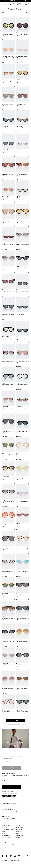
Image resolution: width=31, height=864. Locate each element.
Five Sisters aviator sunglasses (8, 361)
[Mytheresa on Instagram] (15, 856)
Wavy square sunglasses (21, 454)
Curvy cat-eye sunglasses (21, 174)
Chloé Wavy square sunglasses (9, 524)
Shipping (4, 833)
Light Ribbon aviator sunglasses (23, 641)
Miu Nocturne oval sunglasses (22, 244)
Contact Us (4, 827)
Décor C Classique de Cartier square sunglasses (12, 57)
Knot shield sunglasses (21, 104)
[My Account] (26, 4)
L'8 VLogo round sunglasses (8, 34)
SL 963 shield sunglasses (7, 151)
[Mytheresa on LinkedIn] (3, 856)
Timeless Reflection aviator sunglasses (10, 711)
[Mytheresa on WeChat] (27, 856)
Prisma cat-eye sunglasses (7, 244)
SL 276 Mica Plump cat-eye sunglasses (10, 314)
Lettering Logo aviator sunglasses (9, 548)
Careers (17, 833)
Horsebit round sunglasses (8, 81)
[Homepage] (15, 4)
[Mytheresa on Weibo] (23, 856)
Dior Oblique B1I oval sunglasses (9, 641)
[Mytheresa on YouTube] (19, 856)
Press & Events (18, 831)
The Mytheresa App (19, 827)
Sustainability (18, 829)
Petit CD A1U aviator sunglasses (9, 408)
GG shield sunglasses (6, 221)
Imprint (3, 849)
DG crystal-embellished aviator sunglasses (11, 431)
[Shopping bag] (28, 4)
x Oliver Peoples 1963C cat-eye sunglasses (11, 291)
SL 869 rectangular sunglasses (8, 174)
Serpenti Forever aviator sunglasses (10, 384)
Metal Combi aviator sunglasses (23, 548)
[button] (14, 16)
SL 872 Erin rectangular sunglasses (9, 571)
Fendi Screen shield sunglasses (23, 361)
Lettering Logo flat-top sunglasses (9, 618)
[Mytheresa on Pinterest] (11, 856)
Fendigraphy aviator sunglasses (23, 221)
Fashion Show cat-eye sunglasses (23, 501)
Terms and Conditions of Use (8, 844)
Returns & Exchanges (6, 835)
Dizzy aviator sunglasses (21, 81)
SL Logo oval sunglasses (21, 688)
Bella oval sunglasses (21, 314)
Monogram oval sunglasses (8, 594)
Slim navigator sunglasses (22, 384)
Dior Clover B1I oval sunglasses (9, 501)
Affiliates (17, 837)
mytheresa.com (16, 860)
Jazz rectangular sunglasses (8, 127)
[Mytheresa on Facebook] (7, 856)
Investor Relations (19, 835)
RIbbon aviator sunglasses (7, 104)
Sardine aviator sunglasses (8, 197)
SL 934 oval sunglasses (21, 151)
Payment (4, 831)
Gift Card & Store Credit (7, 829)
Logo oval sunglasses (20, 524)
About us (17, 825)
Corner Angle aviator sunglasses (23, 431)
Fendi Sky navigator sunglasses (9, 454)
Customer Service (6, 825)
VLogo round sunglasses (7, 688)
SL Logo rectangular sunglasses (23, 618)
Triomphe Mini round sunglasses (9, 478)
